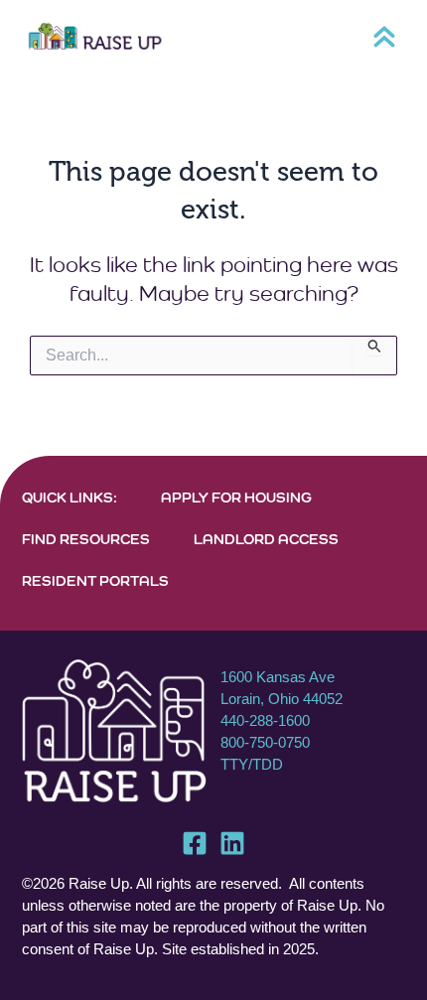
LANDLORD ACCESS (266, 538)
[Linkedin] (232, 843)
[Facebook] (195, 843)
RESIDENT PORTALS (95, 580)
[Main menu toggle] (384, 37)
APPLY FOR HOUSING (236, 497)
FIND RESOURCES (86, 538)
